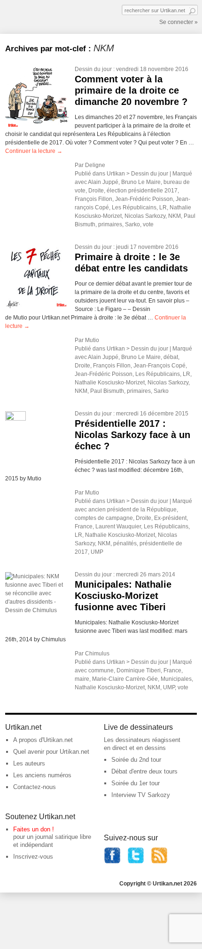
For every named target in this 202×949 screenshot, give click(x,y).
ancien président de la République (132, 509)
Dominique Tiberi (139, 670)
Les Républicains (134, 207)
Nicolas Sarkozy (144, 216)
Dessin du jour (93, 69)
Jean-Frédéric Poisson (144, 199)
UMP (97, 552)
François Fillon (93, 199)
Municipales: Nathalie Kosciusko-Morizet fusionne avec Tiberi (123, 595)
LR (163, 207)
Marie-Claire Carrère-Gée (125, 679)
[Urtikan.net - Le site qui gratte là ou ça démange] (39, 16)
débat (170, 357)
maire (82, 679)
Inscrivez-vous (33, 856)
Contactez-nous (34, 786)
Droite (96, 190)
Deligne (95, 165)
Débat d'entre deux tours (144, 771)
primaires (110, 224)
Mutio (92, 340)
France (84, 526)
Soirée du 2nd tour (136, 759)
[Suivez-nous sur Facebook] (112, 861)
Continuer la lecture (33, 151)
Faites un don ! (33, 829)
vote (148, 224)
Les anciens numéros (42, 775)
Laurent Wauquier (118, 526)
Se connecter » (178, 22)
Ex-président (170, 518)
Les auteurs (29, 763)
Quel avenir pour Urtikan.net (51, 751)
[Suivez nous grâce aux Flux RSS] (159, 861)
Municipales (176, 679)
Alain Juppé (103, 182)
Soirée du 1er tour (135, 783)
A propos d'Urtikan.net (43, 739)
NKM (174, 216)
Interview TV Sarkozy (140, 794)
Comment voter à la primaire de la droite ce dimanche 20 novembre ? (131, 90)
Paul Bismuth (107, 391)
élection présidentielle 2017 (142, 190)
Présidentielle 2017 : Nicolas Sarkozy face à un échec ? (132, 434)
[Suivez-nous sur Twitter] (135, 861)
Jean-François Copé (159, 365)
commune (101, 670)
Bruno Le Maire (141, 182)
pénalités (125, 543)
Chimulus (97, 653)
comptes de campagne (104, 518)
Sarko (132, 224)
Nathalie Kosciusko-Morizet (110, 382)
